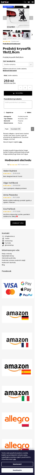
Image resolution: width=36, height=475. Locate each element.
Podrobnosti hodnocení (11, 43)
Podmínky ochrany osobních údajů (13, 261)
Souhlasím (17, 470)
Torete (7, 239)
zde (14, 459)
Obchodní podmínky (9, 259)
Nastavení (17, 464)
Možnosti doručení (10, 70)
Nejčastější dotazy (8, 256)
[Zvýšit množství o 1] (28, 86)
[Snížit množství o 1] (19, 86)
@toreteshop (9, 246)
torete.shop (9, 241)
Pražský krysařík (19, 116)
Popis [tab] (6, 129)
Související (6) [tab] (15, 129)
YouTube (8, 244)
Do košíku (18, 92)
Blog (3, 265)
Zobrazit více (17, 223)
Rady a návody (7, 254)
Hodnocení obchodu (17, 161)
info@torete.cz (10, 237)
